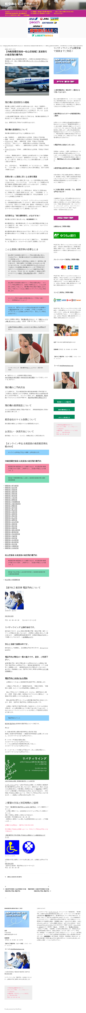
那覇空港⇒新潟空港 (11, 495)
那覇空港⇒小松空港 (11, 497)
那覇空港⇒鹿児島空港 (11, 532)
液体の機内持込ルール (64, 409)
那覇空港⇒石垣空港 (11, 538)
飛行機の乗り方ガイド (28, 319)
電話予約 (12, 309)
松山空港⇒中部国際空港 (12, 579)
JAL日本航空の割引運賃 (12, 377)
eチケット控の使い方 (64, 417)
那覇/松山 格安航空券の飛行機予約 (14, 876)
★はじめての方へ (58, 13)
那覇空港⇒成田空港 (11, 491)
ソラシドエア (9, 145)
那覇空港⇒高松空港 (11, 516)
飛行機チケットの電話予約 (64, 402)
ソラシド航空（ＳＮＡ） (56, 923)
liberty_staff (12, 49)
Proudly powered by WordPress (13, 1009)
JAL (6, 137)
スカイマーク (9, 141)
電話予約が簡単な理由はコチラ (37, 397)
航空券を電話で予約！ (20, 4)
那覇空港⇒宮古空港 (11, 544)
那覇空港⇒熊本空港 (11, 526)
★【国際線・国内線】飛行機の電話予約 (41, 11)
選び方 (55, 927)
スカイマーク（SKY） (70, 921)
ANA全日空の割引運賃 (27, 377)
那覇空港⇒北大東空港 (11, 540)
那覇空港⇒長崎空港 (11, 524)
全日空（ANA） (49, 921)
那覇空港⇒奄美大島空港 (12, 530)
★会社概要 (26, 15)
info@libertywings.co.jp (66, 365)
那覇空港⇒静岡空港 (11, 499)
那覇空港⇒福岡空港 (11, 520)
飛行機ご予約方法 (73, 927)
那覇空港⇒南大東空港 (11, 542)
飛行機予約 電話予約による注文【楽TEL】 (23, 807)
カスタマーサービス (19, 112)
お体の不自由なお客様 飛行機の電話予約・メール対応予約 (20, 781)
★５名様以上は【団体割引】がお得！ (41, 13)
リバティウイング (39, 265)
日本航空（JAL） (59, 921)
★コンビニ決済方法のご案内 (12, 15)
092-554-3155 (9, 616)
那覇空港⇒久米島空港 (11, 548)
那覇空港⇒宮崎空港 (11, 528)
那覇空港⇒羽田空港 (11, 493)
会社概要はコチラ (28, 637)
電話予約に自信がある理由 (16, 678)
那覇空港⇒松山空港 (11, 518)
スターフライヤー (10, 149)
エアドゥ (7, 143)
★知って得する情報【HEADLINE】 (64, 11)
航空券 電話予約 (10, 723)
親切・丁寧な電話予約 (25, 273)
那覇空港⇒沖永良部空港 (12, 534)
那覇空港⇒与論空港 (11, 536)
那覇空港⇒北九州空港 (11, 522)
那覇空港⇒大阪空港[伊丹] (12, 504)
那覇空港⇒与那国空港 (11, 546)
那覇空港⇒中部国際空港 (12, 502)
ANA (6, 139)
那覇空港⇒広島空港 (11, 512)
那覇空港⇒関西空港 (11, 506)
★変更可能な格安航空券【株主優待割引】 (16, 13)
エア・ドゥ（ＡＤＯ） (70, 923)
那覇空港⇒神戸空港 (11, 508)
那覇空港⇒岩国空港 (11, 514)
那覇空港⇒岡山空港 (11, 510)
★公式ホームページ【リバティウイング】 (16, 11)
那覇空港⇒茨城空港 (11, 489)
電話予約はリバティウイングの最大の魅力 (68, 159)
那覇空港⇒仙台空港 (11, 487)
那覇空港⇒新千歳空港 (11, 485)
